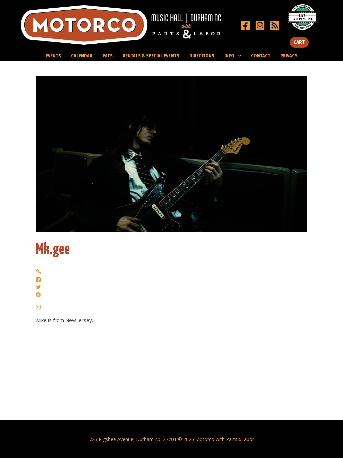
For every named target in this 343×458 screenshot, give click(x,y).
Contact (260, 56)
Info (229, 56)
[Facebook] (245, 25)
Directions (201, 56)
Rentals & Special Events (151, 56)
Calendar (81, 56)
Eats (107, 56)
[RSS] (275, 25)
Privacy (288, 56)
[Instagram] (260, 25)
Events (53, 56)
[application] (237, 56)
